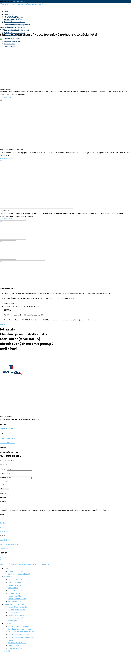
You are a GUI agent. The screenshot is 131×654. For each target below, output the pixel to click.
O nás (6, 568)
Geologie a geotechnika (17, 599)
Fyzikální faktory (14, 593)
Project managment (15, 618)
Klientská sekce (9, 44)
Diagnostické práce (15, 590)
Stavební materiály (15, 579)
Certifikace (8, 623)
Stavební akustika (14, 596)
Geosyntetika (13, 588)
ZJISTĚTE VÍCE (5, 324)
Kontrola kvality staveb (16, 610)
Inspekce (7, 38)
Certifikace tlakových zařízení (14, 33)
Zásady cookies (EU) (7, 560)
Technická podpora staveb (14, 604)
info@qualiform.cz (7, 438)
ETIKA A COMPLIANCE (16, 571)
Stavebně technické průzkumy (19, 607)
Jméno (2, 465)
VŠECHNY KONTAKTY (7, 443)
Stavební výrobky (14, 582)
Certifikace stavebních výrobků (15, 27)
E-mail (2, 473)
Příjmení (3, 469)
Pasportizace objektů (16, 615)
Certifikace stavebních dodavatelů (16, 36)
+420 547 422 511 (6, 429)
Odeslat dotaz (5, 489)
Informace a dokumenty (12, 41)
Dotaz (2, 484)
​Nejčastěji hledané (14, 621)
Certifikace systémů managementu (17, 25)
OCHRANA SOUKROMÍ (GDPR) (19, 574)
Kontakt (3, 557)
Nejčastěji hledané (14, 601)
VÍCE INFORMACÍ (6, 97)
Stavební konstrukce (15, 585)
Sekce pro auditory (10, 47)
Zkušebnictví (8, 577)
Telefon (3, 478)
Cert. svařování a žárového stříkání (16, 30)
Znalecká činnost (14, 612)
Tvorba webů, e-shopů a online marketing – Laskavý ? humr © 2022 (25, 564)
